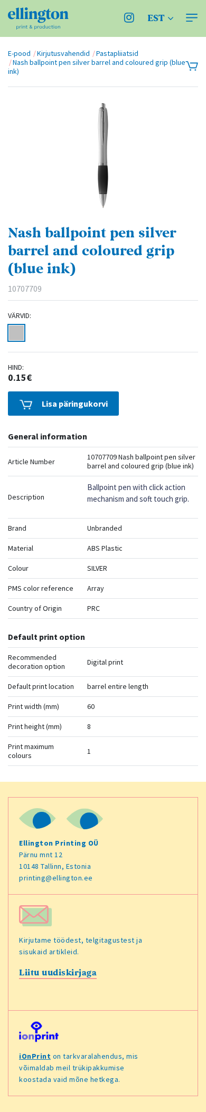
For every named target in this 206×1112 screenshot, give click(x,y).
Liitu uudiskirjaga (58, 972)
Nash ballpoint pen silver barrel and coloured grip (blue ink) (96, 66)
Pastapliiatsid (117, 53)
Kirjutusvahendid (63, 53)
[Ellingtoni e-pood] (38, 18)
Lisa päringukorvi (74, 403)
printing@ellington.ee (56, 878)
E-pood (19, 53)
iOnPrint (35, 1056)
